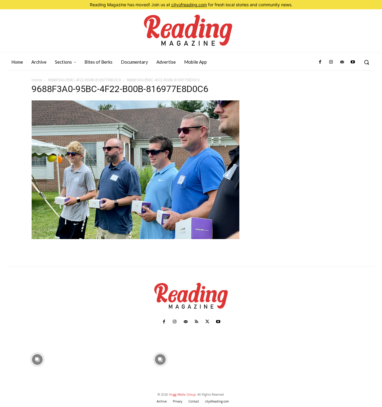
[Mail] (341, 62)
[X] (207, 321)
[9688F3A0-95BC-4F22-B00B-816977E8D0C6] (135, 237)
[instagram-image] (37, 359)
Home (37, 79)
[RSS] (196, 321)
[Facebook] (320, 62)
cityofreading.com (189, 4)
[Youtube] (352, 62)
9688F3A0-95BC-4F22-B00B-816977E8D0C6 (84, 79)
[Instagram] (331, 62)
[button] (366, 62)
